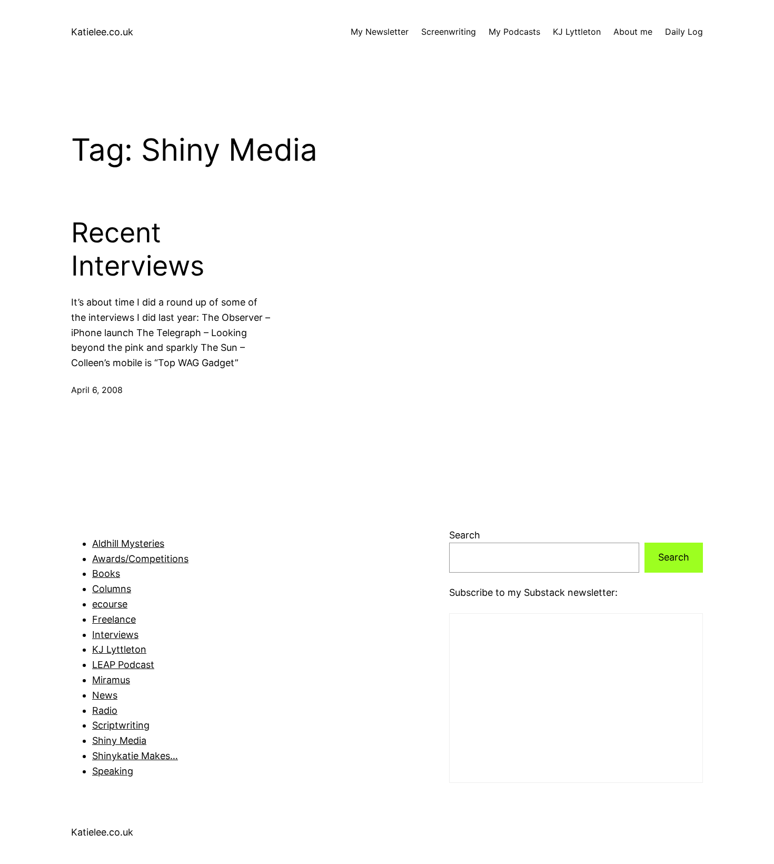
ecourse (109, 604)
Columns (111, 588)
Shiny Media (119, 740)
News (104, 695)
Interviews (115, 634)
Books (106, 573)
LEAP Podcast (123, 664)
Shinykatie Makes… (135, 755)
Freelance (114, 619)
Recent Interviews (137, 249)
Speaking (112, 771)
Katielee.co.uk (102, 31)
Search (464, 535)
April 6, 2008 (97, 390)
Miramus (111, 679)
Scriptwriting (121, 725)
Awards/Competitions (140, 558)
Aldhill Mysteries (128, 543)
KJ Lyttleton (119, 649)
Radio (104, 710)
